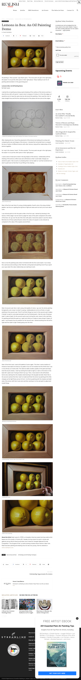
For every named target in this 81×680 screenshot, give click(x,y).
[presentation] (68, 55)
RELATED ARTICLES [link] (10, 595)
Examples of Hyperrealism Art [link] (65, 164)
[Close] (77, 618)
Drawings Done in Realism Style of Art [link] (68, 166)
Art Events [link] (45, 10)
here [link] (14, 585)
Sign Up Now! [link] (59, 62)
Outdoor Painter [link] (22, 1)
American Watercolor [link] (38, 1)
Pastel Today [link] (30, 1)
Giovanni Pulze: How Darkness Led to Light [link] (26, 612)
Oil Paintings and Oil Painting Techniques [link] (27, 554)
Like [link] (59, 95)
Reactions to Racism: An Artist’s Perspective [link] (44, 612)
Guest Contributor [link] (7, 32)
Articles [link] (22, 10)
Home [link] (15, 10)
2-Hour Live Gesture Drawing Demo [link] (8, 612)
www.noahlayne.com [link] (7, 547)
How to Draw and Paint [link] (11, 554)
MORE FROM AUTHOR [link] (28, 595)
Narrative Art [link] (61, 169)
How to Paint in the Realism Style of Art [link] (68, 161)
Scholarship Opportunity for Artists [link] (41, 574)
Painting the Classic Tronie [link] (65, 141)
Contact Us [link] (70, 10)
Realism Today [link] (59, 117)
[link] (79, 2)
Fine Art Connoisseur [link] (49, 1)
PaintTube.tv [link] (32, 668)
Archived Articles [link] (10, 19)
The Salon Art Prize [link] (57, 10)
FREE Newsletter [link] (33, 10)
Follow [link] (67, 95)
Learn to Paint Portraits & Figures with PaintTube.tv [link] (66, 1)
